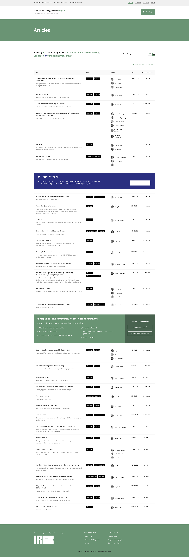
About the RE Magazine (92, 540)
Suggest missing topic (140, 183)
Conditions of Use (104, 551)
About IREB (88, 537)
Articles (130, 2)
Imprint (87, 551)
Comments (138, 2)
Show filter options (128, 54)
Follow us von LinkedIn (139, 327)
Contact (86, 543)
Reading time (146, 73)
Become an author (114, 543)
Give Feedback (112, 537)
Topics (149, 12)
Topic (88, 73)
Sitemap (80, 551)
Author (112, 73)
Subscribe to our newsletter (139, 333)
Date (132, 73)
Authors (146, 2)
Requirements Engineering (50, 11)
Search (153, 2)
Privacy (93, 551)
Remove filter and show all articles (143, 64)
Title (37, 73)
